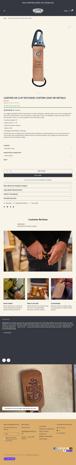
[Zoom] (69, 26)
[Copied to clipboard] (14, 207)
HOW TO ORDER (43, 431)
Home (5, 18)
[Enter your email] (17, 434)
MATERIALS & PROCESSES (46, 429)
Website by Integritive (33, 455)
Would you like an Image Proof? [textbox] (13, 152)
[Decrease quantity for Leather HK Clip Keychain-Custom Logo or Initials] (5, 171)
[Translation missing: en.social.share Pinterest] (11, 207)
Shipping (6, 103)
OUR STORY (42, 426)
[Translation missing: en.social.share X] (8, 207)
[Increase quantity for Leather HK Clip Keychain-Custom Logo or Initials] (9, 171)
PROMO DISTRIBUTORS (45, 436)
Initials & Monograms (11, 194)
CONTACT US (42, 434)
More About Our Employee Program (15, 186)
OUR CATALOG (43, 439)
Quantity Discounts (10, 198)
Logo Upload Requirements (13, 190)
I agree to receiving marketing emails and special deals (11, 439)
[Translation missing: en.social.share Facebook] (4, 207)
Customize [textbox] (7, 145)
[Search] (69, 11)
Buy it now (38, 175)
